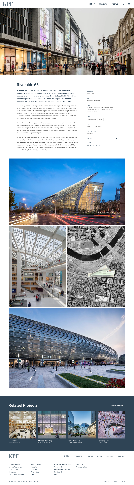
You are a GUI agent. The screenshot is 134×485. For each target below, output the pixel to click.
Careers (109, 456)
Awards (89, 139)
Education (12, 472)
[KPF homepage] (8, 4)
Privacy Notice (33, 481)
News (99, 456)
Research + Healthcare (62, 469)
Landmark (12, 441)
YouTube (122, 482)
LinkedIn (115, 482)
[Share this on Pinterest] (96, 145)
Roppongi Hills (103, 441)
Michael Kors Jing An (46, 441)
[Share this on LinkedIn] (94, 145)
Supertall (79, 464)
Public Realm (92, 120)
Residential (58, 472)
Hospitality (35, 467)
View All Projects (117, 405)
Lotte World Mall (74, 441)
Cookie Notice (22, 481)
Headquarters (36, 464)
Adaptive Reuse (14, 464)
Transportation (81, 467)
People (90, 456)
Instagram (107, 482)
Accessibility (12, 481)
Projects (78, 456)
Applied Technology (16, 467)
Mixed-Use (35, 472)
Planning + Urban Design (62, 464)
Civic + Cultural (14, 469)
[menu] (129, 4)
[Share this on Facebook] (88, 145)
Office (33, 474)
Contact (121, 456)
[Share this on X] (91, 145)
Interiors (34, 469)
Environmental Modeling (17, 474)
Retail (100, 120)
